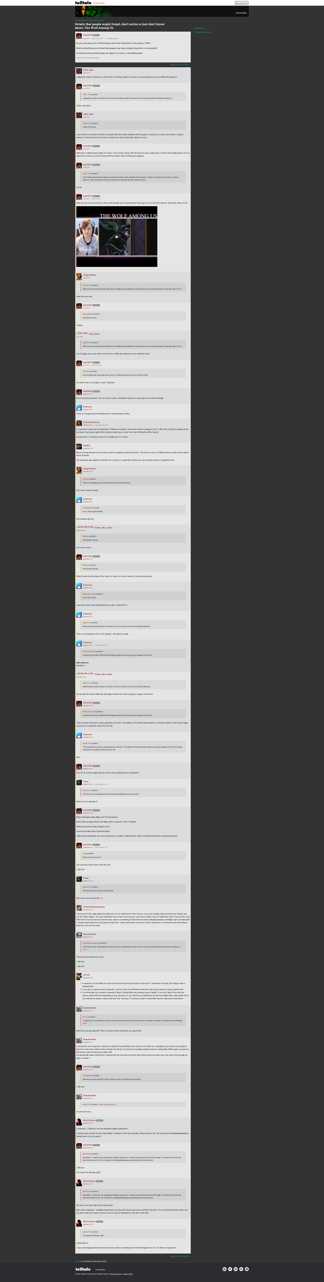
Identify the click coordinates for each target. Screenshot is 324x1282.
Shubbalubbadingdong (94, 907)
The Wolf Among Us (113, 38)
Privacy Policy (128, 1274)
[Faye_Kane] (82, 333)
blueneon (87, 406)
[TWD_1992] (79, 71)
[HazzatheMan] (79, 1009)
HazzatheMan (89, 1008)
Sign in (78, 1261)
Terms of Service (116, 1274)
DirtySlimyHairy (91, 422)
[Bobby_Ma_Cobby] (85, 527)
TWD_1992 (88, 70)
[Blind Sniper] (79, 1122)
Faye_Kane (94, 334)
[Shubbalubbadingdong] (79, 908)
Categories (241, 13)
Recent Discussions (203, 32)
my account (241, 3)
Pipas (86, 781)
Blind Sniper (89, 1120)
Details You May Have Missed (90, 58)
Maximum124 (89, 934)
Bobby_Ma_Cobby (103, 527)
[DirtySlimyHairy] (79, 423)
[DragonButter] (79, 276)
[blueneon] (79, 408)
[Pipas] (79, 782)
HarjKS (86, 445)
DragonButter (89, 275)
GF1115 (86, 975)
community (99, 3)
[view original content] (106, 1104)
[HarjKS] (79, 446)
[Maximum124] (79, 935)
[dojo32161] (79, 36)
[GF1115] (79, 976)
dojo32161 (87, 35)
